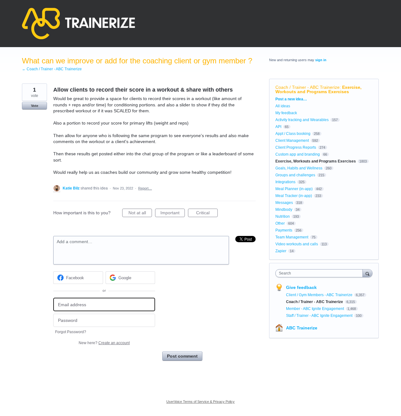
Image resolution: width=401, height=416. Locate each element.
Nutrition (282, 216)
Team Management (291, 237)
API (278, 127)
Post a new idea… (291, 99)
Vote (34, 106)
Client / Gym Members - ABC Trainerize (319, 295)
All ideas (282, 106)
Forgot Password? (70, 332)
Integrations (285, 182)
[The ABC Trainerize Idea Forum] (78, 23)
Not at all (140, 213)
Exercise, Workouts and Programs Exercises (318, 89)
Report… (145, 188)
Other (280, 223)
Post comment (182, 356)
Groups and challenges (295, 175)
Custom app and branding (297, 154)
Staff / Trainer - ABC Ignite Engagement (319, 315)
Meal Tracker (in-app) (293, 196)
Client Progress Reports (295, 147)
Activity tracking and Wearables (302, 120)
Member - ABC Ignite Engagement (315, 309)
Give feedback (301, 287)
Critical (207, 213)
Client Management (292, 140)
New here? (104, 343)
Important (172, 213)
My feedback (286, 113)
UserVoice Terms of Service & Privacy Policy (200, 401)
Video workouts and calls (296, 244)
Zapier (280, 251)
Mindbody (283, 209)
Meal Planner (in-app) (294, 189)
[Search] (367, 273)
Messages (284, 202)
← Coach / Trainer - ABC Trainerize (52, 69)
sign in (320, 60)
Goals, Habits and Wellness (298, 168)
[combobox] (321, 273)
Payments (283, 230)
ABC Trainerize (301, 327)
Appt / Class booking (292, 133)
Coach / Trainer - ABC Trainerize (307, 87)
